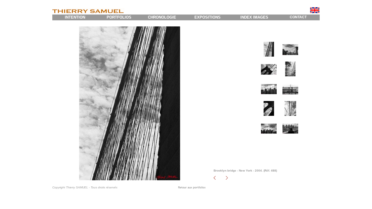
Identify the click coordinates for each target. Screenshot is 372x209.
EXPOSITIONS (207, 17)
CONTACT (298, 17)
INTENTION (75, 17)
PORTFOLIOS (119, 17)
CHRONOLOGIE (162, 17)
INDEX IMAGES (254, 17)
